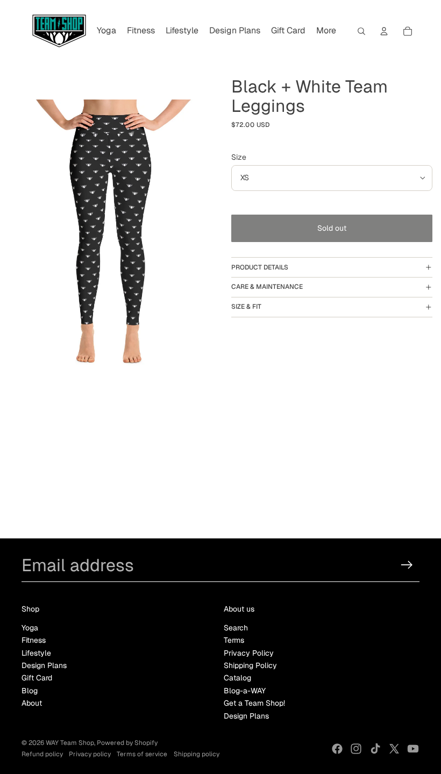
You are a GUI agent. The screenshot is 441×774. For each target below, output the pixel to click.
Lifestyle (36, 653)
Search (236, 628)
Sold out (331, 228)
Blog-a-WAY (245, 690)
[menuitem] (106, 31)
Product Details (259, 267)
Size (238, 157)
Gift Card (37, 678)
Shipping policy (196, 754)
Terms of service (142, 754)
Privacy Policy (249, 653)
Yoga (30, 628)
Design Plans (44, 665)
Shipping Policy (250, 665)
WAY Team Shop (70, 743)
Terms (234, 640)
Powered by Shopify (127, 743)
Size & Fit (246, 306)
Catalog (237, 678)
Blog (30, 690)
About (32, 703)
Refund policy (42, 754)
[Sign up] (406, 565)
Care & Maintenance (267, 286)
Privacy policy (90, 754)
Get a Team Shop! (254, 703)
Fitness (34, 640)
